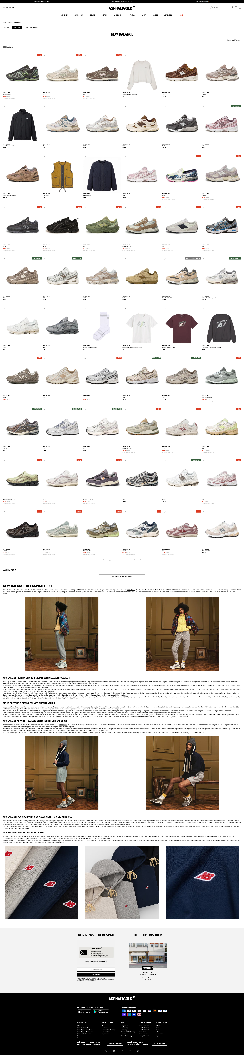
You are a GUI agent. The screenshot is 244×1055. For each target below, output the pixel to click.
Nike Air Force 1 (144, 1026)
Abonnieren (96, 974)
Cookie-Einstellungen (109, 1030)
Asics (157, 1028)
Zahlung (124, 1030)
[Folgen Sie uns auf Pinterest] (138, 1051)
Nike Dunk (142, 1032)
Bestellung (124, 1028)
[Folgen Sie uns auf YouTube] (130, 1051)
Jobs (78, 1036)
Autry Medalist (144, 1036)
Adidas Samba (144, 1028)
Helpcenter (124, 1026)
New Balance (160, 1034)
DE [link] (7, 7)
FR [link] (13, 7)
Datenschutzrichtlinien (87, 979)
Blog (78, 1038)
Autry (157, 1030)
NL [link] (10, 7)
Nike (157, 1032)
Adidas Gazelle (144, 1030)
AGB (103, 1026)
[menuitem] (13, 39)
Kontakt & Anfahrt (83, 1028)
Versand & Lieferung (128, 1032)
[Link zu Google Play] (101, 1012)
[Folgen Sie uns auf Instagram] (106, 1051)
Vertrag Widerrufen (115, 1043)
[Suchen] (211, 8)
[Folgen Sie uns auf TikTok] (114, 1051)
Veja (157, 1036)
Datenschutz (106, 1032)
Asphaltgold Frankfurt (84, 1030)
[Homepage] (122, 998)
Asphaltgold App (126, 1036)
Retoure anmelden (159, 1043)
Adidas (158, 1026)
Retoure (123, 1034)
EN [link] (4, 7)
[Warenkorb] (240, 7)
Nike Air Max (143, 1034)
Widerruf (105, 1028)
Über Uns (80, 1026)
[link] (122, 7)
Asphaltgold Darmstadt (85, 1032)
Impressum (105, 1034)
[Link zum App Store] (84, 1012)
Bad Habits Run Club (84, 1034)
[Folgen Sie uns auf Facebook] (122, 1051)
